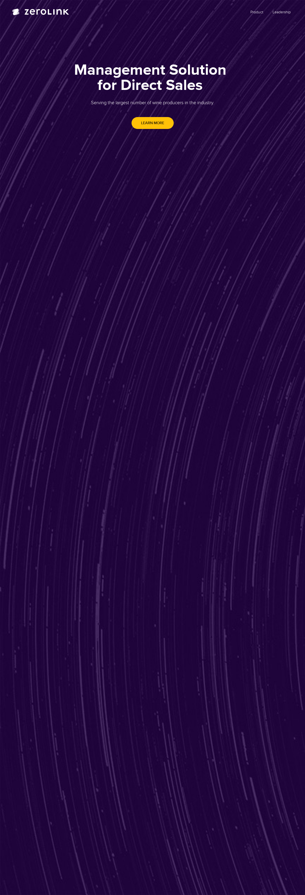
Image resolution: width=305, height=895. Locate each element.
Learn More (152, 123)
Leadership (282, 12)
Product (256, 12)
